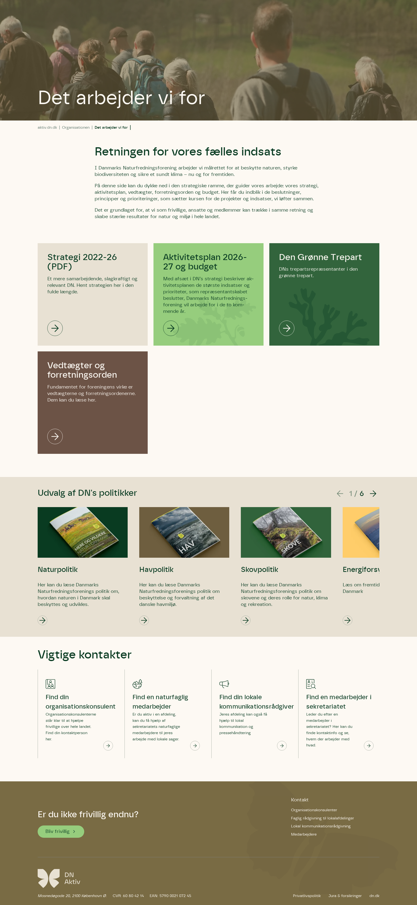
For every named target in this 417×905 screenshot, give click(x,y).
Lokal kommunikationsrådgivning (321, 826)
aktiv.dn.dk (47, 127)
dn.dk (374, 896)
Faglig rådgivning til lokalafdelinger (322, 818)
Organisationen (76, 127)
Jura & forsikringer (345, 896)
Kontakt (300, 800)
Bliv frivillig (57, 831)
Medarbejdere (304, 834)
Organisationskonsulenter (314, 810)
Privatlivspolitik (307, 896)
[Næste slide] (373, 494)
